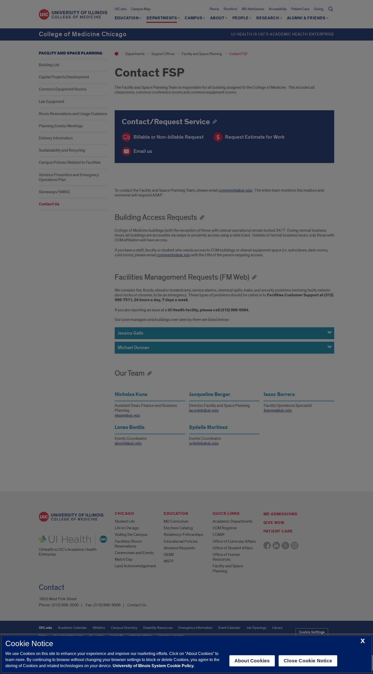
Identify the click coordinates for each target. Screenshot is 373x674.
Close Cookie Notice (308, 660)
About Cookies (252, 660)
